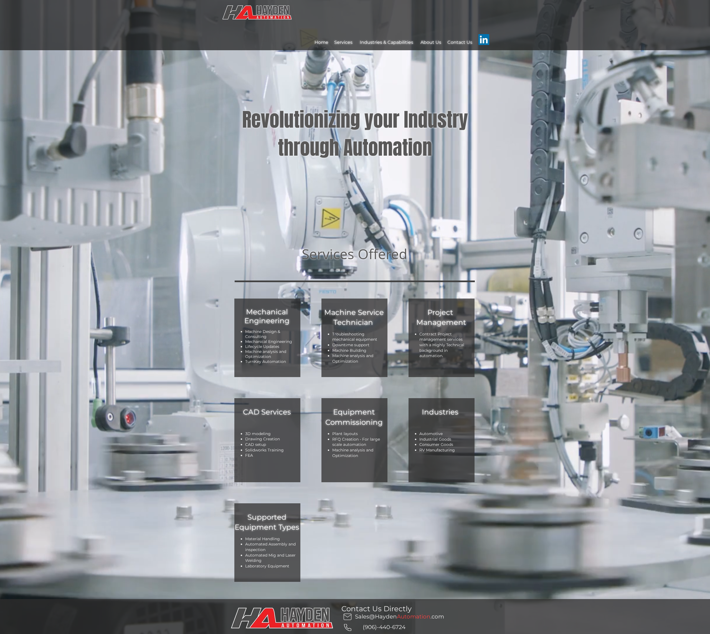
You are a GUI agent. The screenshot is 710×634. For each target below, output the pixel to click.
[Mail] (347, 616)
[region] (267, 338)
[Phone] (347, 627)
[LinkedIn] (483, 39)
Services (343, 42)
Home (321, 42)
